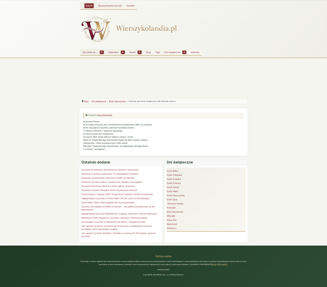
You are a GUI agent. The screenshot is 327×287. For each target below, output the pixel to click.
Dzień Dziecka (174, 183)
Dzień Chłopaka (174, 175)
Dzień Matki (172, 191)
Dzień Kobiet (173, 187)
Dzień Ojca (172, 199)
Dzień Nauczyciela (176, 195)
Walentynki (172, 224)
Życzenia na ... (90, 52)
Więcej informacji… (219, 264)
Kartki (132, 52)
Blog (148, 52)
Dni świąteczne (172, 52)
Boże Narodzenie (104, 115)
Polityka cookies (164, 256)
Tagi (157, 52)
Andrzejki (171, 207)
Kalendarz (113, 52)
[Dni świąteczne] (184, 52)
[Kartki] (140, 52)
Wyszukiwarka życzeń (110, 5)
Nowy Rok (172, 220)
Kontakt (130, 5)
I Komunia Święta (175, 203)
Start (88, 5)
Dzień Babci (172, 171)
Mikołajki (171, 216)
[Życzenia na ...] (102, 52)
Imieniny (195, 52)
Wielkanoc (172, 228)
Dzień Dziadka (174, 179)
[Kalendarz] (123, 52)
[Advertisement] (163, 77)
